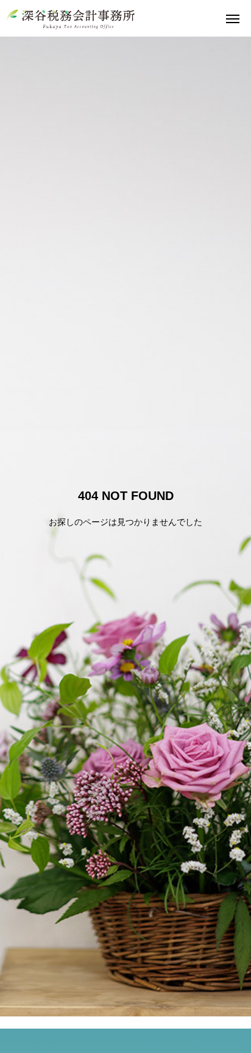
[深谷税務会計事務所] (71, 18)
